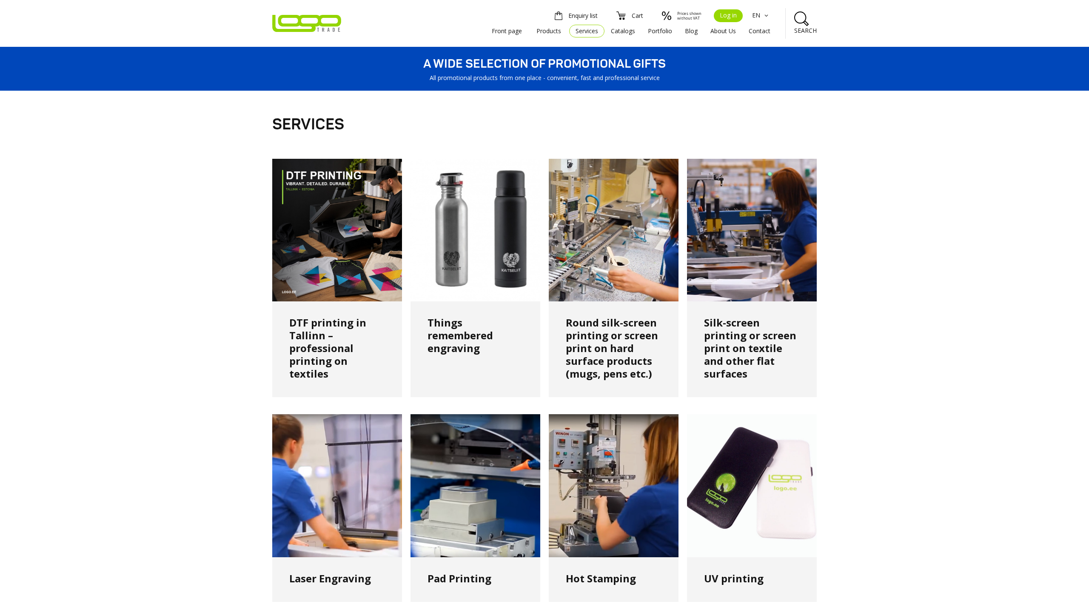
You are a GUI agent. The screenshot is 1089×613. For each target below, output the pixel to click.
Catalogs (623, 31)
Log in (728, 15)
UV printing (734, 578)
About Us (723, 31)
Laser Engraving (330, 578)
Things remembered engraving (460, 335)
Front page (507, 31)
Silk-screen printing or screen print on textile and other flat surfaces (750, 348)
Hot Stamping (601, 578)
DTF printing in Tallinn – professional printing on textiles (327, 348)
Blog (691, 31)
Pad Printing (459, 578)
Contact (759, 31)
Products (548, 31)
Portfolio (660, 31)
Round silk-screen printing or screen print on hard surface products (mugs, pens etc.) (612, 348)
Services (587, 31)
